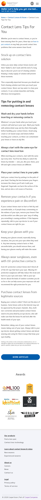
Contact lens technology (14, 442)
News (6, 469)
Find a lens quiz (10, 439)
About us (7, 462)
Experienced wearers (12, 455)
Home (3, 17)
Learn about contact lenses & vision (18, 449)
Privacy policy (9, 482)
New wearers (9, 452)
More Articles (20, 356)
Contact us (8, 472)
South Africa (32, 3)
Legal (6, 479)
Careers (7, 465)
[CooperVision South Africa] (20, 3)
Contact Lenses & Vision (17, 17)
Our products (9, 435)
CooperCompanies (31, 497)
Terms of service (10, 486)
